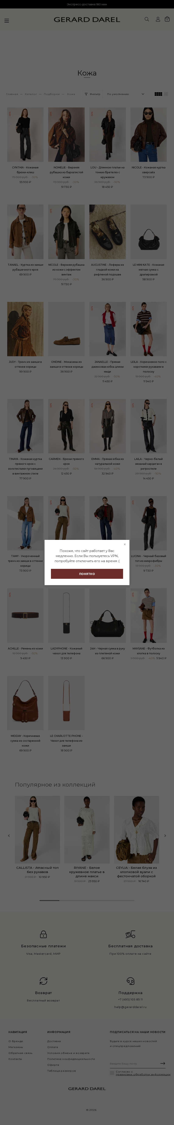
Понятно (87, 574)
